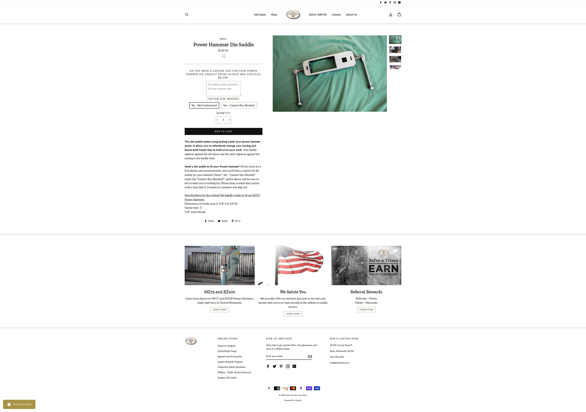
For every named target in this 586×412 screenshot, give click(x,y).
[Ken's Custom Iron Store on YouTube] (294, 366)
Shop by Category (226, 345)
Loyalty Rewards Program (230, 361)
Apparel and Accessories (230, 356)
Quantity (224, 113)
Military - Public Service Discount (234, 372)
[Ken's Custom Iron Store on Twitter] (274, 366)
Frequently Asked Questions (232, 367)
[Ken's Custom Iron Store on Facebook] (268, 366)
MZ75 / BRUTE (318, 14)
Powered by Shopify (293, 400)
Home (223, 38)
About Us (351, 14)
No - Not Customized (204, 105)
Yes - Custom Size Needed (238, 105)
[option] (330, 73)
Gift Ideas (260, 14)
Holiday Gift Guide (227, 377)
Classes (336, 14)
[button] (223, 56)
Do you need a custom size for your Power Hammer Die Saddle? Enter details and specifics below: (223, 74)
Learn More (220, 310)
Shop (274, 14)
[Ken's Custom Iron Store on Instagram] (288, 366)
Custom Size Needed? (224, 99)
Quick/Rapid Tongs (227, 351)
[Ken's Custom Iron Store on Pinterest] (281, 366)
